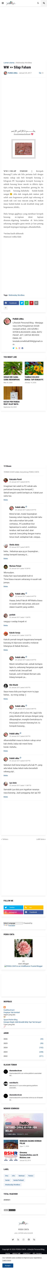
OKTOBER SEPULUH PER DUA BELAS (21, 1129)
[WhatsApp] (27, 303)
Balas (6, 500)
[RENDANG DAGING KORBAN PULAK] (11, 1144)
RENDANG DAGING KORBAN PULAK (30, 1142)
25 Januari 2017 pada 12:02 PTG (20, 635)
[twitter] (13, 348)
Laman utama (9, 63)
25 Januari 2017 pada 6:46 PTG (25, 660)
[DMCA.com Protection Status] (10, 1211)
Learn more (6, 1260)
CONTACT (26, 1253)
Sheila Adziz (14, 545)
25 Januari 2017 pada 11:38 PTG (20, 785)
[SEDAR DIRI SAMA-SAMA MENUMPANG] (13, 368)
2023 (23, 1052)
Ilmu (6, 1176)
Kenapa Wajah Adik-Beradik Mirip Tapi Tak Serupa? (22, 1022)
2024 (23, 1048)
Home (7, 1253)
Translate (11, 926)
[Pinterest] (31, 303)
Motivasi (21, 1176)
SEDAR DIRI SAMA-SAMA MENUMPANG (12, 378)
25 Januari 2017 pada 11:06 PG (19, 617)
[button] (3, 3)
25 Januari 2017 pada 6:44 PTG (25, 596)
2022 (23, 1056)
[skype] (34, 1240)
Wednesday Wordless (24, 63)
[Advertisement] (23, 32)
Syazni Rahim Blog (10, 1020)
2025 (23, 1043)
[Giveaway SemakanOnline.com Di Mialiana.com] (11, 1156)
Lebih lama (40, 839)
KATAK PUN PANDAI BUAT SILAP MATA (12, 403)
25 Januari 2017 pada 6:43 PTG (25, 510)
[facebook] (22, 348)
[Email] (36, 303)
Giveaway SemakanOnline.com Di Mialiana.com (29, 1155)
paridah (12, 615)
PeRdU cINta (18, 319)
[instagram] (19, 348)
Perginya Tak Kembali (12, 1012)
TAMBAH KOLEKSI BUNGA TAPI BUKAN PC (34, 378)
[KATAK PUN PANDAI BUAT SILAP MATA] (13, 393)
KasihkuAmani (9, 1010)
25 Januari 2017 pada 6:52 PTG (19, 761)
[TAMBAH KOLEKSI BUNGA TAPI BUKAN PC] (34, 368)
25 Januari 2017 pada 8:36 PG (19, 482)
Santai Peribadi (18, 1180)
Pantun (30, 1176)
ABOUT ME (16, 1253)
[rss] (16, 348)
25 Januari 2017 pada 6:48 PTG (25, 709)
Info (13, 1176)
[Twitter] (22, 303)
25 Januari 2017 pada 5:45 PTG (19, 687)
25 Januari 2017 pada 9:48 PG (19, 547)
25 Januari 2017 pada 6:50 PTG (19, 736)
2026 (23, 1039)
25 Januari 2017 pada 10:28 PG (19, 568)
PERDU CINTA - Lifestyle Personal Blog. (30, 1249)
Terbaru (5, 839)
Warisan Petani (15, 566)
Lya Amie (13, 783)
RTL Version (37, 1253)
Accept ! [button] (8, 1265)
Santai (7, 1180)
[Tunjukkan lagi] (6, 308)
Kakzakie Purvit (15, 479)
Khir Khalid (13, 685)
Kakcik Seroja (14, 633)
